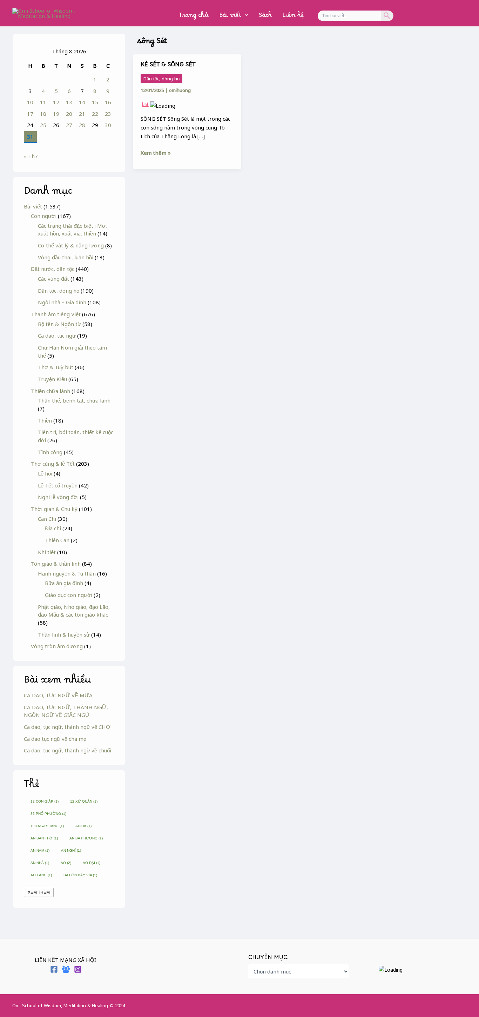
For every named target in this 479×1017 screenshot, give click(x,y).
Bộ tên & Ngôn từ (59, 323)
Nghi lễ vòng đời (58, 496)
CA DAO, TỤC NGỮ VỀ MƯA (58, 695)
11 (43, 102)
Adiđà (83, 826)
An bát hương (86, 838)
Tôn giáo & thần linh (56, 563)
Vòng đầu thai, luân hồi (65, 257)
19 (56, 113)
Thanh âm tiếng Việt (56, 314)
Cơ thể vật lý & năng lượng (71, 245)
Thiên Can (57, 540)
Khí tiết (47, 552)
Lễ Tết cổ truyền (57, 485)
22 (95, 113)
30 (108, 124)
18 (43, 113)
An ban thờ (44, 838)
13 (69, 102)
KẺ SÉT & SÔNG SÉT (168, 66)
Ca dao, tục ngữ (57, 335)
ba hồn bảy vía (80, 875)
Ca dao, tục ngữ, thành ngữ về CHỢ (67, 726)
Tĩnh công (50, 452)
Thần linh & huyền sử (64, 634)
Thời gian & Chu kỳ (54, 508)
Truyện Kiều (52, 379)
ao (66, 863)
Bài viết (230, 16)
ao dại (91, 863)
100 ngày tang (47, 826)
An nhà (40, 863)
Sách (265, 16)
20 (69, 113)
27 (69, 124)
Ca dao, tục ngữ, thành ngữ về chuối (67, 750)
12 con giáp (45, 801)
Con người (43, 215)
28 (82, 124)
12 (56, 102)
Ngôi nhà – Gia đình (62, 302)
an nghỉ (71, 850)
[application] (244, 17)
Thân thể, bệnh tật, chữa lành (74, 400)
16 (108, 102)
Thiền (45, 420)
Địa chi (53, 528)
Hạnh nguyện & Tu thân (67, 573)
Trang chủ (194, 16)
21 (82, 113)
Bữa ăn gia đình (64, 582)
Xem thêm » (156, 152)
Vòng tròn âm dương (57, 646)
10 (30, 102)
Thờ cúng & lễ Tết (53, 463)
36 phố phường (48, 814)
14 (82, 102)
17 (30, 113)
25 (43, 124)
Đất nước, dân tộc (52, 268)
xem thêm (39, 892)
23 (108, 113)
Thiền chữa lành (50, 390)
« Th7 (31, 156)
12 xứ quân (83, 801)
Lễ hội (45, 473)
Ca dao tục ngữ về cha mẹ (55, 738)
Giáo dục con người (68, 594)
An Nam (40, 850)
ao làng (41, 875)
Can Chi (47, 518)
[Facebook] (54, 969)
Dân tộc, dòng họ (58, 290)
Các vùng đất (53, 278)
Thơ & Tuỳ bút (55, 367)
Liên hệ (293, 16)
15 (95, 102)
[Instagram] (78, 969)
